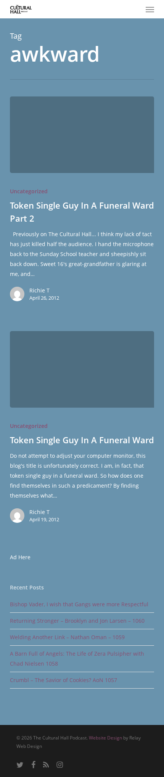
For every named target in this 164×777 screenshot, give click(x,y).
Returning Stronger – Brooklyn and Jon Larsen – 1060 (77, 620)
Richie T (39, 290)
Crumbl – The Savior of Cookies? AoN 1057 (63, 680)
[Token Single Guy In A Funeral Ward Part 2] (82, 134)
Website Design (105, 738)
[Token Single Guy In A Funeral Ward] (82, 369)
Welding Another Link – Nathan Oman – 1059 (67, 637)
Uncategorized (29, 191)
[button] (150, 9)
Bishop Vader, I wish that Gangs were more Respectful (79, 604)
